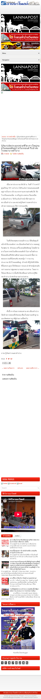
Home (4, 137)
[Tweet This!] (9, 359)
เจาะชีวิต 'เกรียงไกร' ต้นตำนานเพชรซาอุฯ (23, 578)
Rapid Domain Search (31, 697)
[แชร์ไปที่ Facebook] (10, 363)
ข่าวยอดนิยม (7, 536)
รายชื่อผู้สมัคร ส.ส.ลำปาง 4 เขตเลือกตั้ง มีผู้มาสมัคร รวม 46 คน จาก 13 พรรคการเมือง (24, 590)
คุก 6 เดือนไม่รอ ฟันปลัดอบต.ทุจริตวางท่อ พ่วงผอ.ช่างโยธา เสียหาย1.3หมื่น (24, 541)
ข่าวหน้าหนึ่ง (11, 137)
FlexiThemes (14, 696)
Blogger (25, 653)
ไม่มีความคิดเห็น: (18, 154)
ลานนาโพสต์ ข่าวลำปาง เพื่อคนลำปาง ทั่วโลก (23, 693)
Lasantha (33, 696)
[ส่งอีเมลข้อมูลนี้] (3, 363)
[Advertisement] (20, 114)
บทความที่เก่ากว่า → (32, 368)
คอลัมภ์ (17, 536)
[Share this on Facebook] (7, 359)
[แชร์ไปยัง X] (7, 363)
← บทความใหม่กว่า (8, 368)
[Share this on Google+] (11, 359)
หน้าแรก (20, 368)
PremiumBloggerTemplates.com (13, 697)
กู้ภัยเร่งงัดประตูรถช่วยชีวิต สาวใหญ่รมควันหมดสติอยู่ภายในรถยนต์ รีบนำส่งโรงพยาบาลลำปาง (20, 148)
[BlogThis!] (5, 363)
